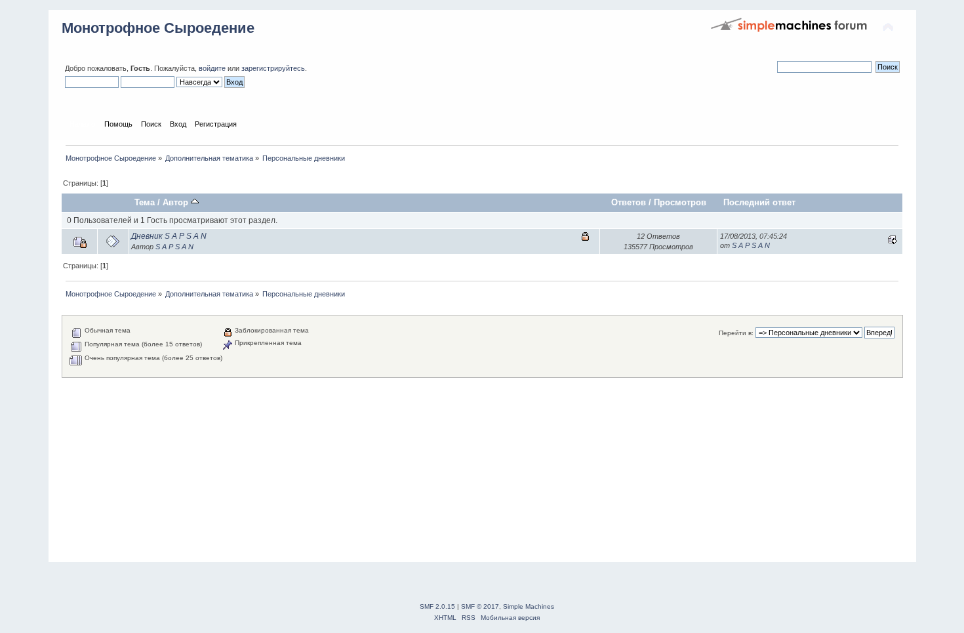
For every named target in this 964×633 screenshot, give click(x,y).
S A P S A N (174, 247)
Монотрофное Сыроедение (158, 28)
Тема (144, 202)
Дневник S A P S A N (169, 236)
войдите (212, 68)
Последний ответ (759, 202)
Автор (177, 202)
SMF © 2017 (480, 606)
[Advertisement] (455, 470)
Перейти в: (736, 333)
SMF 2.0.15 (437, 606)
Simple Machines (528, 606)
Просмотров (680, 202)
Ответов (628, 202)
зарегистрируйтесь (273, 68)
